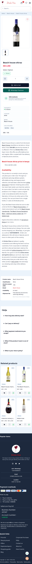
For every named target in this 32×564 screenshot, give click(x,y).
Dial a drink (14, 262)
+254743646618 (16, 470)
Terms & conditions (4, 562)
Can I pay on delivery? (12, 323)
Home (3, 13)
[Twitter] (19, 463)
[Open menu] (29, 2)
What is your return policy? (14, 351)
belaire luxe (5, 216)
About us (19, 546)
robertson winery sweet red (14, 214)
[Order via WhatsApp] (13, 393)
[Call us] (27, 558)
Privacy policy (13, 562)
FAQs (17, 540)
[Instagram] (12, 463)
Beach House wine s (20, 207)
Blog (2, 552)
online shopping (17, 250)
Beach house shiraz (21, 13)
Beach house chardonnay (8, 387)
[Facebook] (16, 463)
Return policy (20, 562)
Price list (3, 537)
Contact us (19, 543)
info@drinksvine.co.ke (16, 476)
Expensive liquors (6, 546)
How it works (20, 549)
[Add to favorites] (9, 393)
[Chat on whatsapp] (27, 553)
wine (5, 115)
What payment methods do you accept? (15, 332)
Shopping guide (6, 549)
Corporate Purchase (22, 537)
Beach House (10, 13)
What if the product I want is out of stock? (16, 342)
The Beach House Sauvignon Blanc (24, 387)
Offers (3, 543)
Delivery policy (27, 562)
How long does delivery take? (14, 316)
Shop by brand (5, 540)
